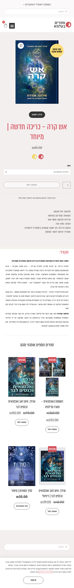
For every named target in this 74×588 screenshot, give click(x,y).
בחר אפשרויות (22, 506)
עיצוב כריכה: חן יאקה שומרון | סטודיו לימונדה (47, 228)
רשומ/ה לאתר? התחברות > (37, 4)
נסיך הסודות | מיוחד (21, 490)
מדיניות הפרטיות (45, 572)
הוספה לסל (31, 184)
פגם (69, 165)
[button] (12, 26)
